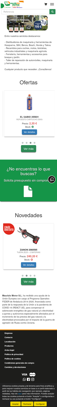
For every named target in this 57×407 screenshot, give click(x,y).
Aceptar (15, 404)
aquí (20, 393)
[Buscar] (52, 11)
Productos (9, 345)
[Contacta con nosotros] (51, 179)
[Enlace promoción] (28, 23)
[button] (23, 142)
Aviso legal (9, 350)
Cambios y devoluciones (15, 367)
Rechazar (27, 404)
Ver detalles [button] (28, 131)
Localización (10, 341)
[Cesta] (46, 4)
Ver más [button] (29, 149)
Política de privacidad (14, 354)
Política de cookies (13, 358)
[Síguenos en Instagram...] (32, 379)
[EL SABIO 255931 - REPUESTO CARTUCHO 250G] (28, 102)
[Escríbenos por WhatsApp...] (24, 379)
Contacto (8, 337)
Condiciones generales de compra (19, 363)
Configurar (40, 404)
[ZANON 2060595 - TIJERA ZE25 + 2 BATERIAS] (28, 235)
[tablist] (28, 23)
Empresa (8, 333)
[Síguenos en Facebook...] (28, 379)
